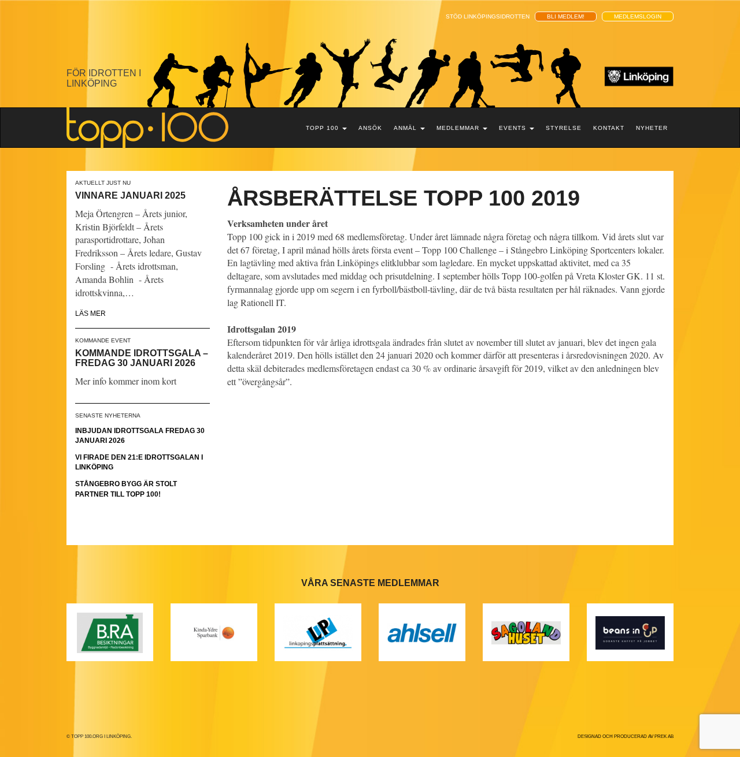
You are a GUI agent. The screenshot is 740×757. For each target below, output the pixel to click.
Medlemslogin (637, 16)
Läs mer (90, 313)
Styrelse (564, 128)
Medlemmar (459, 128)
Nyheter (652, 128)
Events (513, 128)
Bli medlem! (565, 16)
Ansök (370, 128)
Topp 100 (323, 128)
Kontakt (608, 128)
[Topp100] (147, 127)
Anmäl (406, 128)
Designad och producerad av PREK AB (626, 736)
